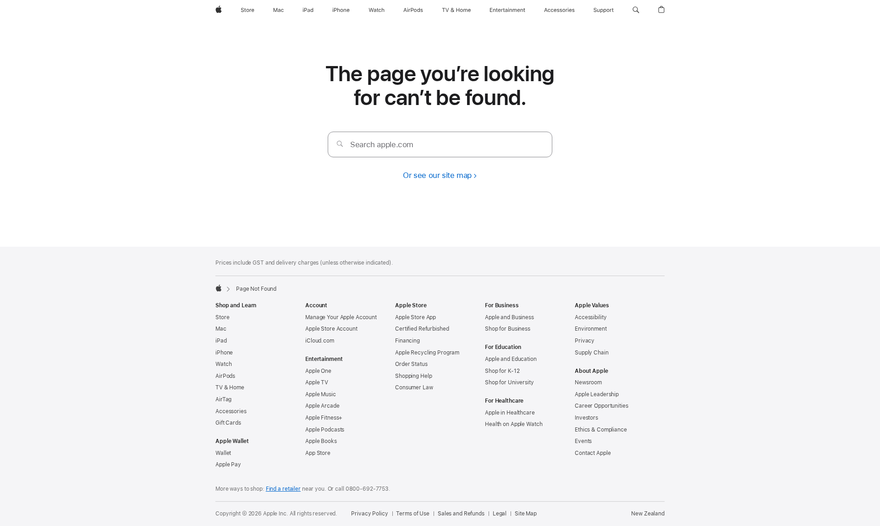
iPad (221, 341)
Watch (223, 364)
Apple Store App (415, 317)
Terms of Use (412, 513)
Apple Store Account (331, 329)
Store (222, 317)
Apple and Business (509, 317)
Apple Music (320, 394)
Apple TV (316, 382)
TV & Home (229, 387)
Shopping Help (413, 376)
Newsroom (588, 382)
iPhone (224, 352)
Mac (220, 329)
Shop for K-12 (502, 371)
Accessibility (590, 317)
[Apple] (218, 288)
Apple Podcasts (324, 429)
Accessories (231, 411)
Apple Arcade (322, 406)
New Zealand (648, 513)
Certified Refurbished (422, 329)
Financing (407, 341)
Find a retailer (283, 489)
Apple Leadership (597, 394)
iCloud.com (319, 341)
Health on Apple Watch (513, 424)
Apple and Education (511, 359)
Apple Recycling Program (427, 352)
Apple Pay (228, 464)
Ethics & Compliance (601, 429)
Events (583, 441)
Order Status (411, 364)
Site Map (526, 513)
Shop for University (509, 382)
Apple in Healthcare (510, 413)
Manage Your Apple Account (341, 317)
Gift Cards (228, 423)
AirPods (225, 376)
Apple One (318, 371)
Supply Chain (592, 352)
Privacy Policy (369, 513)
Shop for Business (507, 329)
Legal (499, 513)
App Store (317, 453)
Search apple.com (381, 144)
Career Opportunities (601, 406)
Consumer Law (414, 387)
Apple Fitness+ (323, 418)
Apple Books (321, 441)
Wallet (223, 453)
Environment (591, 329)
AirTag (223, 399)
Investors (586, 418)
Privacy (584, 341)
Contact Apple (592, 453)
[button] (636, 10)
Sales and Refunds (461, 513)
